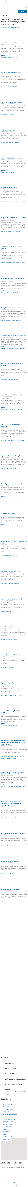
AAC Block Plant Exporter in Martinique (13, 336)
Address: (8, 1089)
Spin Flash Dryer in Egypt (9, 130)
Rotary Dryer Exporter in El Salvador (12, 308)
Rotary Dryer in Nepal (7, 627)
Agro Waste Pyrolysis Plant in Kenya (12, 43)
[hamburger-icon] (25, 7)
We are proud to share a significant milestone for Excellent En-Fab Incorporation (12, 803)
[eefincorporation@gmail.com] (3, 1080)
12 (5, 901)
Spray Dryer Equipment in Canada (11, 484)
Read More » (3, 55)
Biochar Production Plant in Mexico (12, 599)
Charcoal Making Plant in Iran (10, 889)
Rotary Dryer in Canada (8, 513)
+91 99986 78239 (9, 1075)
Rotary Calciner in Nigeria (9, 187)
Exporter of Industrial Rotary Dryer (12, 456)
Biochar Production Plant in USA (11, 655)
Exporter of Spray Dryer (8, 683)
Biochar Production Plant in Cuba (11, 395)
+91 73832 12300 (9, 1065)
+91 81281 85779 (9, 1070)
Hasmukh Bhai (10, 1074)
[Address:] (3, 1090)
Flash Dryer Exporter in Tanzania (11, 102)
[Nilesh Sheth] (3, 1064)
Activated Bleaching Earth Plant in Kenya (14, 833)
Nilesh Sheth (9, 1063)
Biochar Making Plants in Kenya (11, 861)
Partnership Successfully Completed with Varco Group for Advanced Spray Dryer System (13, 742)
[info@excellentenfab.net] (3, 1085)
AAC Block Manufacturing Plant (11, 72)
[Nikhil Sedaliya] (3, 1069)
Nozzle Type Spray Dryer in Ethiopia (12, 158)
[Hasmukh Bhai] (3, 1075)
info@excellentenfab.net (14, 1084)
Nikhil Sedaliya (10, 1069)
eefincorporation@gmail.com (15, 1079)
